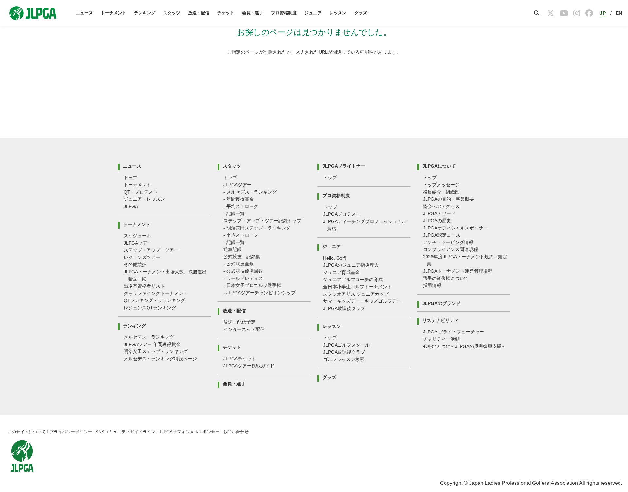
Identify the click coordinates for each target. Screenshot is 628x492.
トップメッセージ (441, 184)
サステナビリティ (440, 320)
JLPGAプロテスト (341, 214)
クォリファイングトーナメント (156, 293)
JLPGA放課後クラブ (344, 308)
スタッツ (171, 12)
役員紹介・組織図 (441, 192)
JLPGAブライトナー (344, 165)
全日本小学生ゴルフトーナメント (357, 286)
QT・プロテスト (141, 192)
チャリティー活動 (441, 339)
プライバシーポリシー (70, 431)
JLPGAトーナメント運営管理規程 (457, 271)
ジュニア (313, 12)
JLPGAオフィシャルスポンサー (455, 227)
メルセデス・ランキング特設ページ (160, 358)
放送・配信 (198, 12)
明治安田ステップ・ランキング (156, 351)
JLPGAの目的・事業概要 (448, 199)
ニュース (84, 12)
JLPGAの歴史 (437, 220)
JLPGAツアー (138, 243)
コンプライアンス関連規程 (450, 249)
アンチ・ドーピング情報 (448, 242)
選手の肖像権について (446, 278)
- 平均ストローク (240, 206)
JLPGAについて (439, 165)
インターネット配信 (244, 329)
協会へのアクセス (441, 206)
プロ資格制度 (284, 12)
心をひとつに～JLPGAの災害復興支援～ (464, 346)
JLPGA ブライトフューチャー (453, 331)
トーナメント (113, 12)
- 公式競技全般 (238, 263)
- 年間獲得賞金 (238, 199)
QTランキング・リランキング (154, 300)
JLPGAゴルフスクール (346, 345)
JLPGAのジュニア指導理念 (351, 265)
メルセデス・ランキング (149, 337)
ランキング (144, 12)
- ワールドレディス (243, 278)
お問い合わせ (236, 431)
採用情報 (432, 285)
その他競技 (135, 264)
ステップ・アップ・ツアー (151, 250)
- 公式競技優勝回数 (243, 271)
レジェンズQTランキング (150, 307)
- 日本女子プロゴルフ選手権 (252, 285)
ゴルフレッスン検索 (343, 359)
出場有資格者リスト (144, 286)
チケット (225, 12)
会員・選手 (252, 12)
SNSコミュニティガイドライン (125, 431)
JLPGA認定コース (441, 235)
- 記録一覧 (234, 213)
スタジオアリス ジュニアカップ (356, 294)
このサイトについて (27, 431)
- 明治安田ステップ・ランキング (256, 227)
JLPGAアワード (439, 213)
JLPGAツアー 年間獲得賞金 (152, 344)
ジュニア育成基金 (341, 272)
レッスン (337, 12)
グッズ (360, 12)
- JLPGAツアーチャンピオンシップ (259, 292)
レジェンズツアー (142, 257)
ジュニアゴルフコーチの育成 (353, 279)
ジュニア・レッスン (144, 199)
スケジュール (137, 235)
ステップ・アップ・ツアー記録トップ (262, 220)
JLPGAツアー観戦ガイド (248, 365)
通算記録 (232, 249)
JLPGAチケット (239, 358)
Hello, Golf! (334, 258)
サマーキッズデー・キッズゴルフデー (362, 301)
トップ (130, 177)
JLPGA (131, 206)
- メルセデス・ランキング (250, 192)
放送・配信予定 (239, 322)
